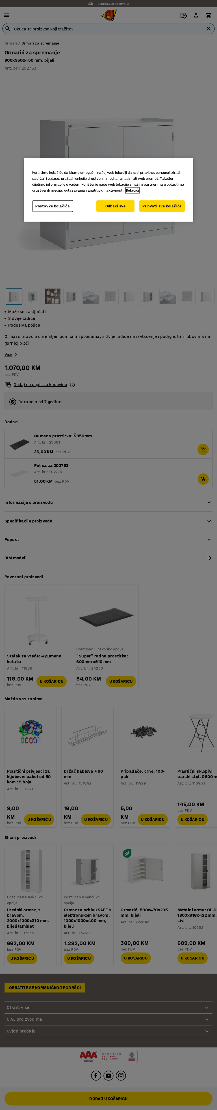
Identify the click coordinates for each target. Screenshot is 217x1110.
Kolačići (132, 190)
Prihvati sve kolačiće (162, 206)
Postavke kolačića (52, 206)
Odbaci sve (115, 206)
